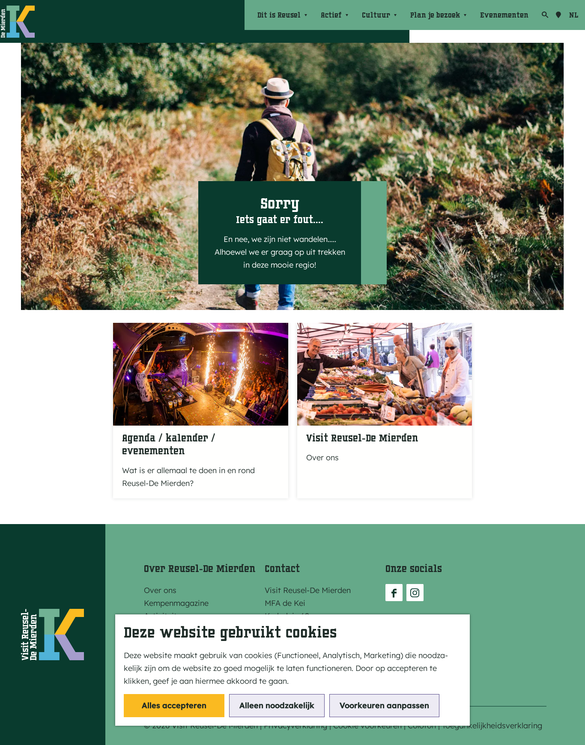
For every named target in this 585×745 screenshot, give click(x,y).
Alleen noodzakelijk (276, 705)
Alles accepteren (174, 705)
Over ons (160, 590)
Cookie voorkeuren (367, 725)
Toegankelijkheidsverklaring (492, 725)
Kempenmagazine (176, 603)
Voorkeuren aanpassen (384, 705)
